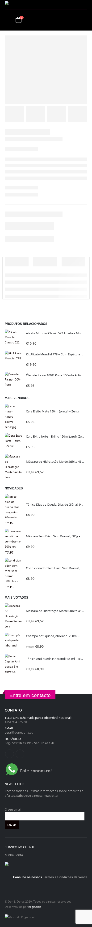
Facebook (9, 754)
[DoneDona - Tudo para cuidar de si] (19, 4)
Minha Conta (14, 855)
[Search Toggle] (83, 20)
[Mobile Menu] (8, 20)
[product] (13, 338)
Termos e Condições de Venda (65, 877)
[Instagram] (84, 5)
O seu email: (13, 809)
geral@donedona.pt (19, 732)
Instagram (20, 754)
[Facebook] (77, 5)
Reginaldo (34, 906)
